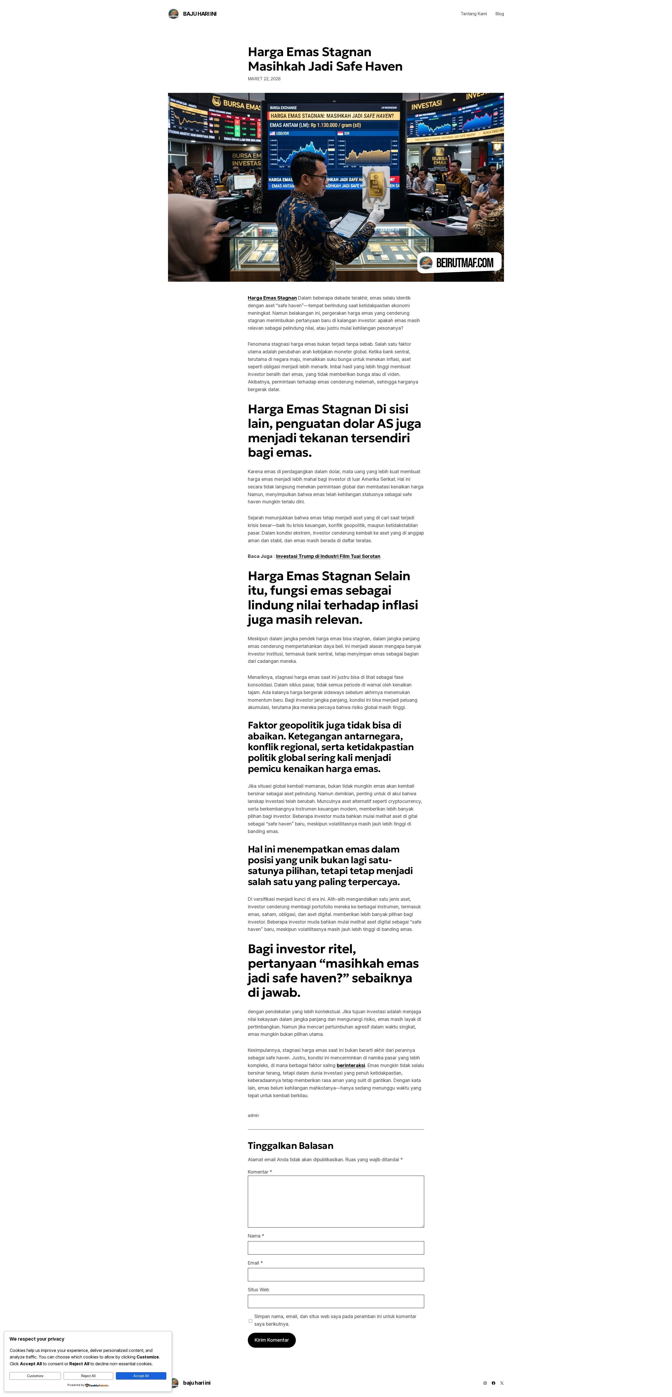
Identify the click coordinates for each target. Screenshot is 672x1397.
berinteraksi (351, 1065)
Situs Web (258, 1289)
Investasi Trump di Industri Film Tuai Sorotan (328, 556)
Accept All (141, 1376)
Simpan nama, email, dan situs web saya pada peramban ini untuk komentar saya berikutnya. (335, 1320)
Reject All (88, 1376)
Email (255, 1263)
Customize (35, 1376)
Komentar (260, 1172)
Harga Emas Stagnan (272, 298)
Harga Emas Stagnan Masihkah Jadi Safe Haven (325, 59)
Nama (256, 1236)
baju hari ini (200, 14)
